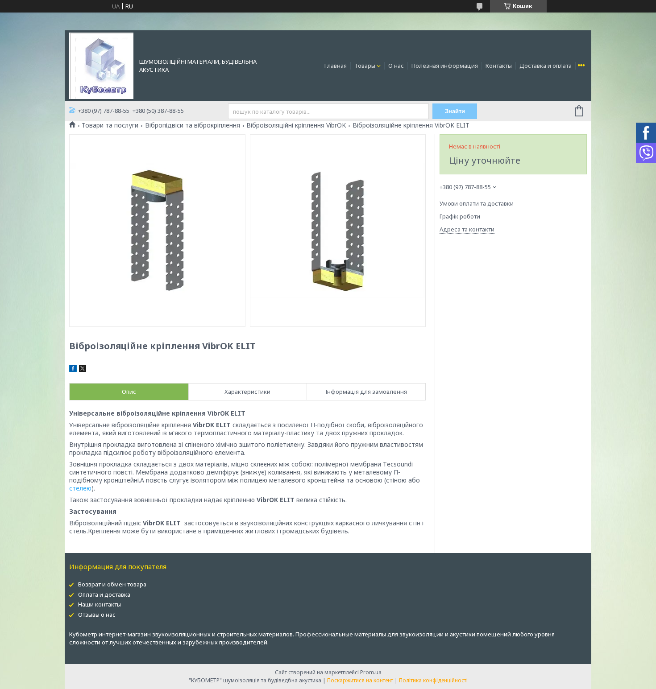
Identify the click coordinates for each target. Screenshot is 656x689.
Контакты (499, 66)
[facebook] (73, 370)
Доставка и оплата (545, 66)
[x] (82, 370)
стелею (80, 488)
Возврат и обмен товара (112, 584)
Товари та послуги (110, 125)
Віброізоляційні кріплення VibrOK (296, 125)
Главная (335, 66)
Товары (364, 66)
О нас (396, 66)
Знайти (455, 111)
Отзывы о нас (97, 615)
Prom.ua (371, 672)
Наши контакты (99, 604)
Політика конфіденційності (433, 680)
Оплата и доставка (104, 594)
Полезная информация (444, 66)
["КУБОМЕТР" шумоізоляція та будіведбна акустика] (101, 65)
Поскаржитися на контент (360, 680)
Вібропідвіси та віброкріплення (192, 125)
